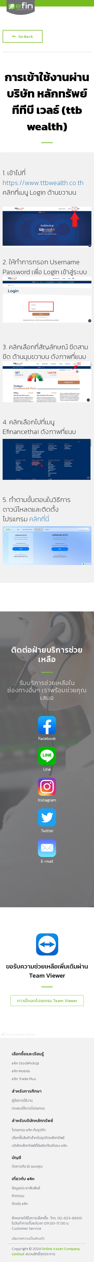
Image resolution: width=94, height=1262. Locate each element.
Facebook (47, 738)
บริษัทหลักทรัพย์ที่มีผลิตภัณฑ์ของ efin (39, 1145)
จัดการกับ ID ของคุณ (27, 1166)
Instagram (47, 800)
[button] (23, 36)
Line (47, 769)
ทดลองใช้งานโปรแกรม (28, 1108)
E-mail (47, 861)
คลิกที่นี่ (39, 519)
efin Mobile (21, 1071)
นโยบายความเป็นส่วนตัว (28, 1238)
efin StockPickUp (25, 1063)
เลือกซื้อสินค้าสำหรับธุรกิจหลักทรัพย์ (38, 1138)
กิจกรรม (18, 1196)
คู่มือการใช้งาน (22, 1100)
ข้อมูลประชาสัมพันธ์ (26, 1188)
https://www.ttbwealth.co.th (43, 182)
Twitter (47, 831)
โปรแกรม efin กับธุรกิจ (29, 1130)
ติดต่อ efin (20, 1203)
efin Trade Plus (24, 1079)
